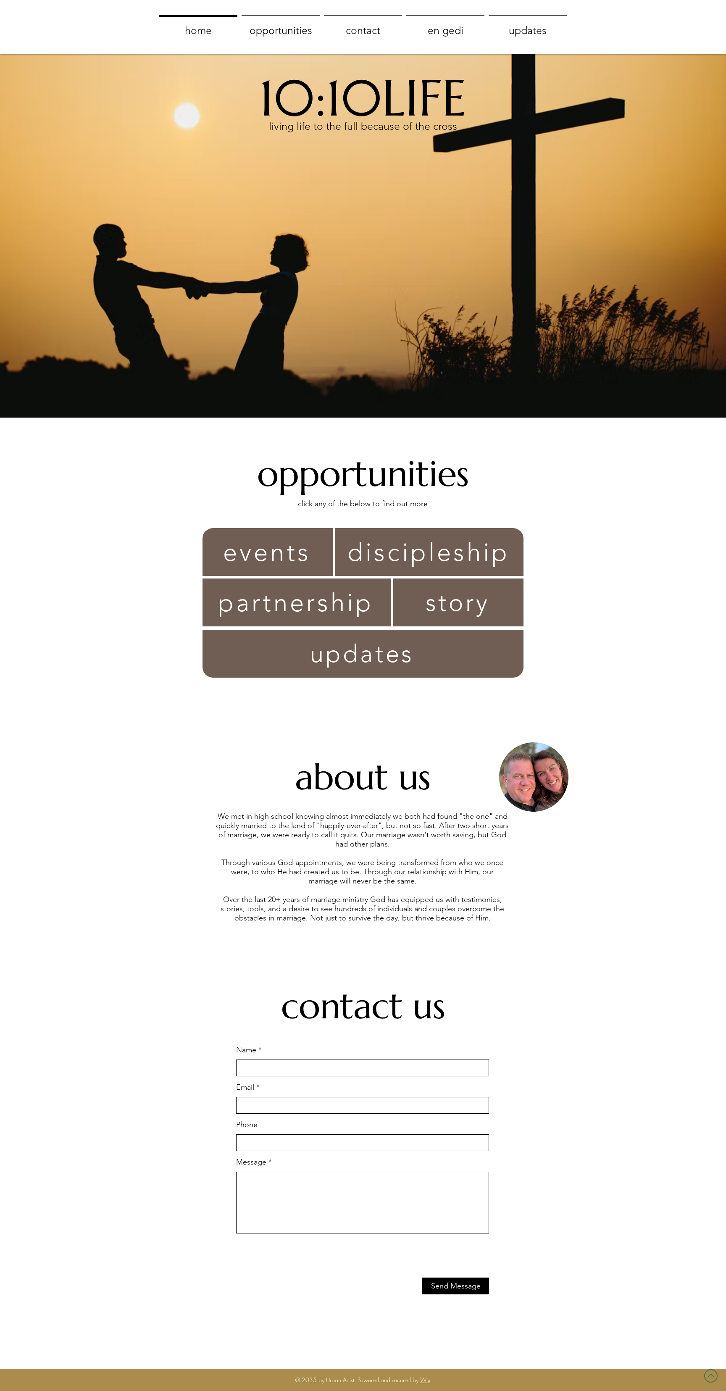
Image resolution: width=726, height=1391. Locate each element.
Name (246, 1050)
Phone (247, 1124)
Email (245, 1087)
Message (251, 1162)
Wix (425, 1380)
